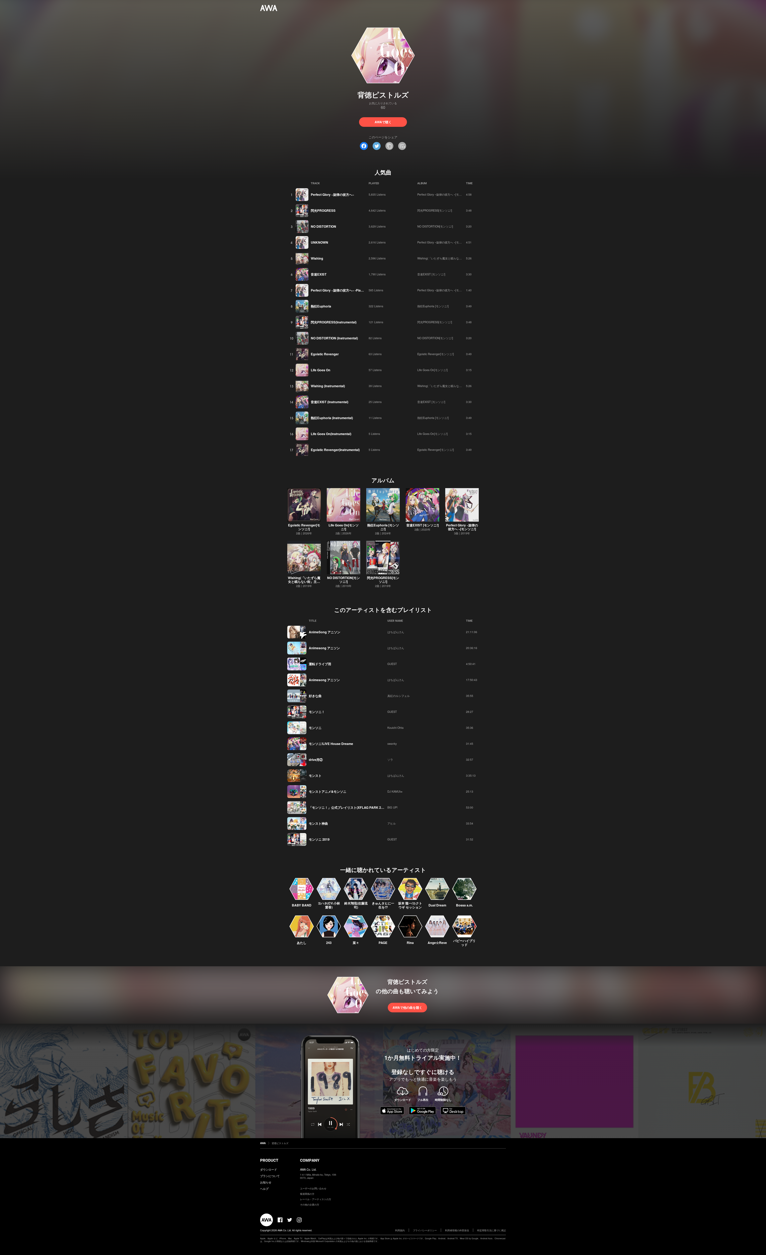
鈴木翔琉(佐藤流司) (356, 905)
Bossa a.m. (464, 905)
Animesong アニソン (324, 648)
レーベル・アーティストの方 (315, 1199)
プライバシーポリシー (425, 1230)
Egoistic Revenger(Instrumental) (335, 449)
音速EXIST (319, 274)
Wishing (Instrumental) (328, 386)
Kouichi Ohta (395, 728)
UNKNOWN (319, 242)
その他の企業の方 (309, 1204)
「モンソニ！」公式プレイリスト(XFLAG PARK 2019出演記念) (354, 807)
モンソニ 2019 (319, 839)
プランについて (270, 1176)
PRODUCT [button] (269, 1160)
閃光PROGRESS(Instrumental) (333, 322)
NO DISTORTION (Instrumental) (334, 338)
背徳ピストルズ (280, 1143)
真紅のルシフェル (398, 696)
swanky (392, 744)
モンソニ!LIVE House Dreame (331, 743)
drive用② (316, 759)
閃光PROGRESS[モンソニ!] (434, 210)
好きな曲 (315, 696)
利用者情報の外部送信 (457, 1230)
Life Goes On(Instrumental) (331, 433)
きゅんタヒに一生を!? (383, 905)
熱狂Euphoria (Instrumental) (332, 418)
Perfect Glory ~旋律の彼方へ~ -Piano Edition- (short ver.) (352, 290)
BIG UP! (392, 807)
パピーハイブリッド (464, 942)
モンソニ (315, 727)
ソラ (390, 759)
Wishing (317, 258)
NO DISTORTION (323, 226)
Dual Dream (437, 905)
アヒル (391, 823)
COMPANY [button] (309, 1160)
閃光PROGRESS (323, 210)
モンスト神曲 (318, 823)
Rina (410, 942)
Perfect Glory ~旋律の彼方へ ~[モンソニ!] (443, 194)
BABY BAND (301, 905)
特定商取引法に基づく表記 (491, 1230)
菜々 (356, 942)
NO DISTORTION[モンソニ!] (435, 226)
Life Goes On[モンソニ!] (432, 370)
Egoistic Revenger (325, 354)
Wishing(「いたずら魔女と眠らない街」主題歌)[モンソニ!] (453, 258)
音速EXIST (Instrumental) (329, 402)
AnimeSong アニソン (324, 632)
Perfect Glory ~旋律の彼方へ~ (332, 194)
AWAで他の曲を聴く (407, 1007)
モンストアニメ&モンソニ (327, 791)
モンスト (315, 775)
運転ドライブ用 (320, 664)
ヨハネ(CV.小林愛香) (329, 905)
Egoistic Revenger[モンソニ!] (435, 354)
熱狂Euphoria (321, 306)
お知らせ (265, 1182)
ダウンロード (268, 1169)
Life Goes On (320, 370)
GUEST (392, 664)
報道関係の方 (307, 1193)
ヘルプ (264, 1189)
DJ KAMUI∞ (394, 791)
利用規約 (400, 1230)
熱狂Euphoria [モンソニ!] (433, 306)
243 (329, 942)
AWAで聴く (383, 122)
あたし (301, 942)
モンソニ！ (317, 711)
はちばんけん (395, 632)
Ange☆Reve (437, 942)
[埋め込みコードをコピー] (402, 146)
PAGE (383, 942)
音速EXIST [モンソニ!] (431, 274)
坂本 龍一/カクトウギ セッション (410, 905)
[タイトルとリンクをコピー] (389, 146)
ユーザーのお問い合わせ (313, 1188)
